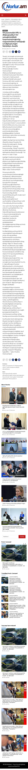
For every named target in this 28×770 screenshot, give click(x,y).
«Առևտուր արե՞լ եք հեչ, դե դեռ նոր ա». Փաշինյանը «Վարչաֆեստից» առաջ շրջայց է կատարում (16, 615)
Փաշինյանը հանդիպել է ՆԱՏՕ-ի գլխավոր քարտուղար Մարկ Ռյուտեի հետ (13, 407)
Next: (13, 375)
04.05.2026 (13, 410)
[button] (2, 15)
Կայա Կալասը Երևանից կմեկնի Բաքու (14, 503)
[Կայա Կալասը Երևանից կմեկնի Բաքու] (14, 493)
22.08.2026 (7, 569)
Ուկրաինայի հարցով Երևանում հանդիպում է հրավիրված (12, 479)
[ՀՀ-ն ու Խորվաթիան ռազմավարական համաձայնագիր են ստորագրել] (14, 421)
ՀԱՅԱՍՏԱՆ (11, 402)
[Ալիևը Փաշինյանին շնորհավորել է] (14, 446)
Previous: (13, 366)
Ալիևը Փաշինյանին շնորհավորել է (12, 456)
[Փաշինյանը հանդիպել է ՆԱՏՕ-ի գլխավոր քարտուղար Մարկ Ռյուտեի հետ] (14, 395)
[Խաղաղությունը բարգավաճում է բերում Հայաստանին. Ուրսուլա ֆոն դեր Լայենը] (14, 516)
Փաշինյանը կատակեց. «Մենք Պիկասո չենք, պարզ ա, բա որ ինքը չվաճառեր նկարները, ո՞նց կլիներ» (17, 599)
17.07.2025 (13, 48)
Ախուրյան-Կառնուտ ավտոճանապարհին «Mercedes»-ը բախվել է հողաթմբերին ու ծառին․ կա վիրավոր (14, 565)
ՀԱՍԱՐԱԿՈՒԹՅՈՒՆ (20, 402)
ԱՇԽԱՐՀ (5, 30)
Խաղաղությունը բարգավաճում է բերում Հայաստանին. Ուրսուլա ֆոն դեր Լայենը (13, 528)
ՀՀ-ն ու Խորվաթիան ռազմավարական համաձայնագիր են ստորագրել (14, 432)
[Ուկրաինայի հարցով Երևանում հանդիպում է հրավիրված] (14, 469)
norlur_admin (6, 48)
